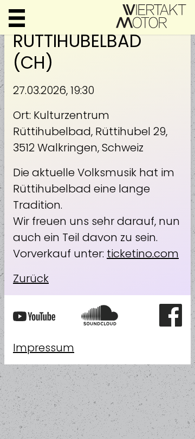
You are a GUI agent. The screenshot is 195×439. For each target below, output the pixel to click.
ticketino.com (143, 253)
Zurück (31, 278)
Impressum (43, 347)
